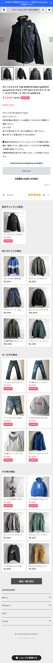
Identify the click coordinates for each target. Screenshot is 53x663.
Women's (6, 605)
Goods (5, 621)
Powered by (23, 638)
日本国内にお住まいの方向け (26, 179)
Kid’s (4, 613)
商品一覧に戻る (26, 581)
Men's (5, 597)
